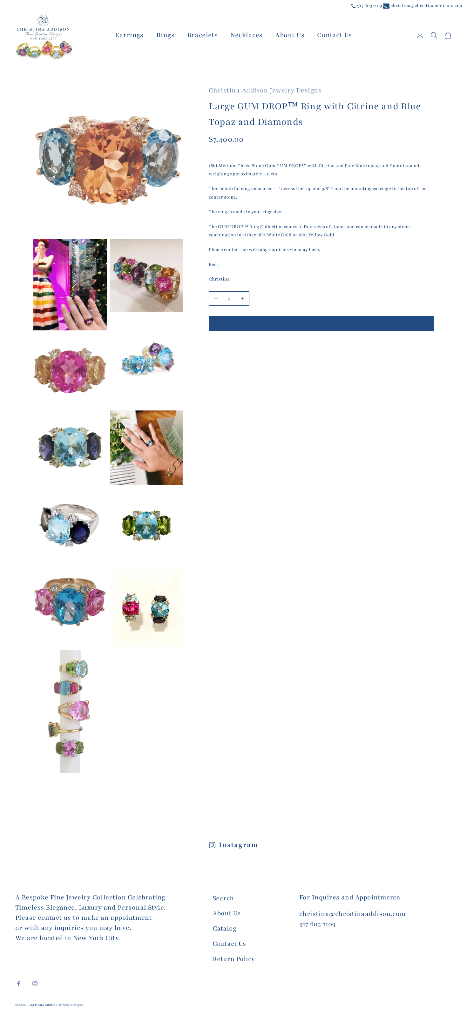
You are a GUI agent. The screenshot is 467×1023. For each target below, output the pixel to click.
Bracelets (202, 35)
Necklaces (246, 35)
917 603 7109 (369, 6)
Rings (165, 35)
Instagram (238, 845)
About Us (289, 35)
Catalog (224, 928)
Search (223, 898)
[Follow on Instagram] (35, 983)
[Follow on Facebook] (18, 983)
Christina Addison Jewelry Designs (265, 90)
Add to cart (321, 323)
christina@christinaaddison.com (425, 6)
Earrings (129, 35)
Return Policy (234, 959)
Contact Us (334, 35)
